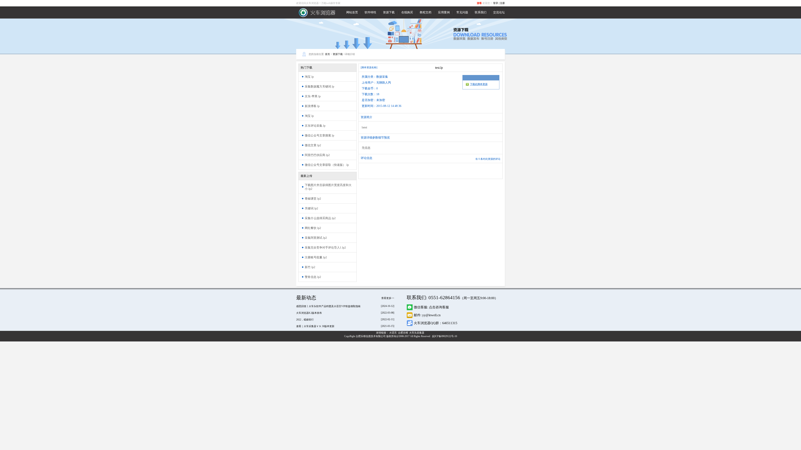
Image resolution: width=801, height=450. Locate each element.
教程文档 (425, 12)
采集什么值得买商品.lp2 (320, 218)
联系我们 (480, 12)
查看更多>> (387, 298)
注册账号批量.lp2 (316, 257)
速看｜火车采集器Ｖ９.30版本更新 (315, 326)
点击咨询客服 (439, 307)
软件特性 (370, 12)
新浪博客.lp (312, 106)
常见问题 (462, 12)
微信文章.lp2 (313, 145)
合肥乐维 (403, 332)
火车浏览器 (317, 12)
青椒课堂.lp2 (313, 198)
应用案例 (444, 12)
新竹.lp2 (310, 267)
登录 (495, 3)
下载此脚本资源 (478, 84)
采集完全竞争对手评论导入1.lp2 (325, 247)
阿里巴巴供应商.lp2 (317, 155)
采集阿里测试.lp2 (316, 237)
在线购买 (407, 12)
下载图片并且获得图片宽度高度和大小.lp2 (328, 187)
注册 (502, 3)
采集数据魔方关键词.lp (319, 86)
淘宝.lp (309, 76)
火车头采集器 (417, 332)
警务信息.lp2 (313, 277)
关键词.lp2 (311, 208)
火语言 (393, 332)
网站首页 (352, 12)
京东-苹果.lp (313, 96)
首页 (327, 54)
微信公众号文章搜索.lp (319, 135)
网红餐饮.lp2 (313, 228)
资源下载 (389, 12)
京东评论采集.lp (315, 125)
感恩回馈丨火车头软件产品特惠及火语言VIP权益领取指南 (328, 306)
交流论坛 (499, 12)
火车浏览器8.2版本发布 (309, 312)
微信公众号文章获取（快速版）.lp (327, 164)
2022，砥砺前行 (305, 319)
